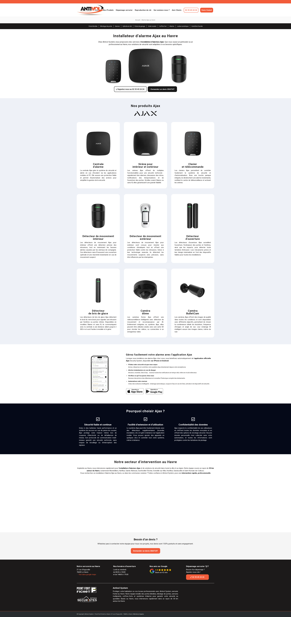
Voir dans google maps (87, 574)
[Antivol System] (95, 10)
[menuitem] (108, 10)
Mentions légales (138, 614)
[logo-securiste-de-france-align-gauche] (91, 599)
